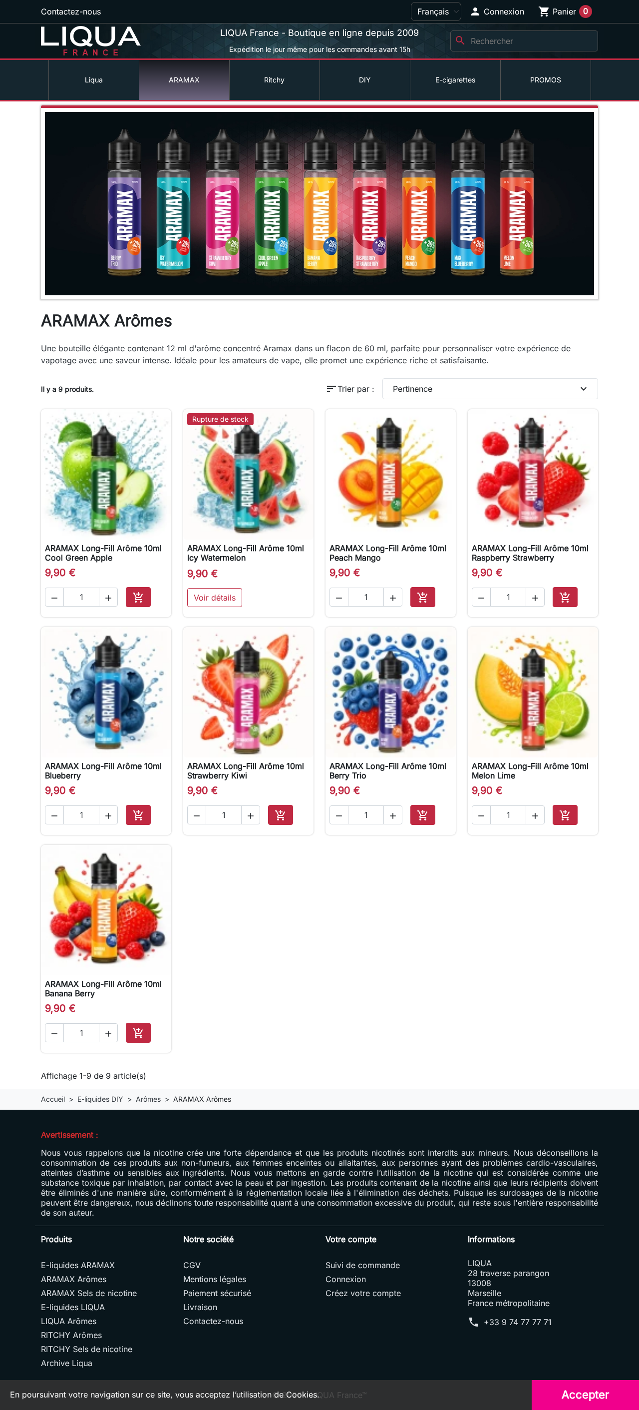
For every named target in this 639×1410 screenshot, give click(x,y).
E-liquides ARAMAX (78, 1265)
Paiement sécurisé (217, 1293)
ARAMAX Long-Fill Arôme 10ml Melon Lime (530, 770)
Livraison (200, 1307)
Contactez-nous (71, 11)
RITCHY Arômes (71, 1335)
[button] (496, 11)
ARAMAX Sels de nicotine (89, 1293)
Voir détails (215, 598)
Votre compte (350, 1239)
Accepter (585, 1394)
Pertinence (491, 389)
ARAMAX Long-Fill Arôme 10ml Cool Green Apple (103, 553)
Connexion (345, 1279)
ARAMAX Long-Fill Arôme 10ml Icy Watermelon (245, 553)
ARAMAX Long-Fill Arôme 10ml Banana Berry (103, 988)
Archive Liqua (66, 1363)
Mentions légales (214, 1279)
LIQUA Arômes (68, 1321)
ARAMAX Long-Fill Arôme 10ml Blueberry (103, 770)
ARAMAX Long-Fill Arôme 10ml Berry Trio (387, 770)
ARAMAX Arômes (73, 1279)
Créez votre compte (363, 1293)
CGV (192, 1265)
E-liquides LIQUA (73, 1307)
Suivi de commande (362, 1265)
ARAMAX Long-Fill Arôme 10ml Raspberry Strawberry (530, 553)
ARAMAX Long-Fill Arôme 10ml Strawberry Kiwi (245, 770)
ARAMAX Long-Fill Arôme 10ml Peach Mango (387, 553)
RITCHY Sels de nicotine (86, 1349)
